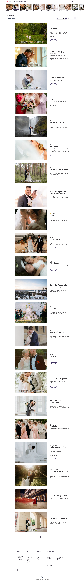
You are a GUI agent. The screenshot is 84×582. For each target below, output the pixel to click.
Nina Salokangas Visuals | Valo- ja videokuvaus (59, 193)
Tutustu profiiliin (53, 39)
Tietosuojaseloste (19, 562)
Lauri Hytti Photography (58, 379)
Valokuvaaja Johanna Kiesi (59, 169)
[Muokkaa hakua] (66, 18)
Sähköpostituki (19, 557)
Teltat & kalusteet (59, 564)
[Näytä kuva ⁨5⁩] (30, 42)
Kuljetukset (58, 559)
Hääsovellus (28, 556)
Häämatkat (58, 558)
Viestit (38, 559)
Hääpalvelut (8, 15)
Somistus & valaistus (50, 565)
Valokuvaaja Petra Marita (58, 122)
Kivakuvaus (54, 99)
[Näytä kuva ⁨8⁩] (37, 42)
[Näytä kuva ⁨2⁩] (22, 42)
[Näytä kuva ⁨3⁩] (24, 42)
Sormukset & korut (49, 557)
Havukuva (53, 215)
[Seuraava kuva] (46, 33)
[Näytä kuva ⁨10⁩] (43, 42)
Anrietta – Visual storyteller (59, 471)
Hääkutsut (48, 564)
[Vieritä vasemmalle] (1, 7)
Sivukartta (28, 562)
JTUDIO (53, 308)
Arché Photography (57, 78)
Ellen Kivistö (54, 263)
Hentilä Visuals (55, 239)
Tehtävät (38, 552)
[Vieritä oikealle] (82, 7)
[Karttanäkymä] (77, 18)
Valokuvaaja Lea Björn (57, 29)
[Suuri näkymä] (75, 18)
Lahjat (58, 560)
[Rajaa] (69, 18)
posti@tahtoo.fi (19, 552)
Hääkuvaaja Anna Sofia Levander (58, 448)
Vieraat (38, 557)
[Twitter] (21, 570)
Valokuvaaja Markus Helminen (57, 333)
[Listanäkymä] (73, 18)
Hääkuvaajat (13, 15)
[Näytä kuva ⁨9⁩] (40, 42)
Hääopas (28, 561)
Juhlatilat (48, 552)
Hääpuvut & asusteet (50, 556)
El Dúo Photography (57, 52)
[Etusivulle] (9, 1)
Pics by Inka (54, 426)
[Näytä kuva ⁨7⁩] (35, 42)
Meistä (28, 559)
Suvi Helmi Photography (58, 285)
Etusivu (28, 552)
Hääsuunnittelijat (49, 558)
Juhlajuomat (48, 560)
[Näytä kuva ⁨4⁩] (27, 42)
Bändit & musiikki (59, 556)
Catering (48, 559)
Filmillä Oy (53, 356)
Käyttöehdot (19, 563)
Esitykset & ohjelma (60, 557)
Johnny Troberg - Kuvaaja (59, 496)
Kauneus (58, 552)
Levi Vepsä (54, 146)
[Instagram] (17, 570)
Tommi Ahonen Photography (55, 401)
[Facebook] (19, 570)
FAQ (27, 560)
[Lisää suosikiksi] (46, 25)
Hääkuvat (38, 556)
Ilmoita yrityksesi (20, 559)
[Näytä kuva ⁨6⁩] (32, 42)
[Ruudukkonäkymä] (71, 18)
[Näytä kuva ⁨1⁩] (19, 42)
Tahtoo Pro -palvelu (20, 556)
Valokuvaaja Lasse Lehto (58, 518)
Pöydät (38, 558)
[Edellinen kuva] (16, 33)
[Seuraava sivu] (46, 537)
